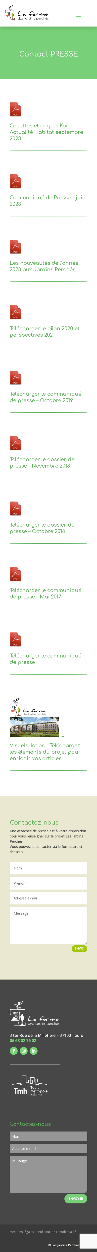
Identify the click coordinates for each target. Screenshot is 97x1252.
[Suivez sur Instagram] (24, 1051)
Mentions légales (22, 1232)
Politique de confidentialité (57, 1232)
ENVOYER (76, 1198)
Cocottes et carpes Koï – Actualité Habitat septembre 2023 (46, 132)
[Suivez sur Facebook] (14, 1051)
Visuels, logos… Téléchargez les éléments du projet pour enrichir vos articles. (45, 752)
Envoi (79, 948)
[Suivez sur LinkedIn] (34, 1051)
